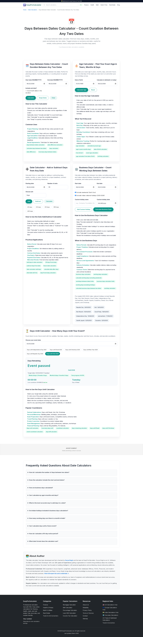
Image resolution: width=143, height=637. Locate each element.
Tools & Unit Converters (50, 616)
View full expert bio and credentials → (56, 573)
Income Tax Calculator (70, 616)
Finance (86, 5)
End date (99, 183)
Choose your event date (33, 340)
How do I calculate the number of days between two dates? (49, 472)
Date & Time (104, 5)
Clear (53, 98)
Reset (93, 90)
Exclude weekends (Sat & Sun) (86, 192)
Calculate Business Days (103, 209)
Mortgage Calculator (69, 605)
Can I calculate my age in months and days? (43, 495)
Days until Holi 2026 (53, 353)
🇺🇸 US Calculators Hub (110, 605)
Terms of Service (88, 613)
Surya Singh (69, 560)
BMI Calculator (67, 607)
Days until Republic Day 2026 (35, 353)
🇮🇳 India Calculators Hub (110, 612)
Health (92, 5)
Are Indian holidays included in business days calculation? (48, 510)
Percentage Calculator (70, 610)
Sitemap (85, 618)
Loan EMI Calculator (69, 613)
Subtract (38, 201)
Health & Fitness (48, 607)
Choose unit (29, 192)
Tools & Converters (109, 623)
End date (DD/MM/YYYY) (55, 80)
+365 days (30, 211)
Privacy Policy (87, 610)
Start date (78, 183)
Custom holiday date (103, 199)
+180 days (56, 207)
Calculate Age (81, 90)
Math (97, 5)
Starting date (30, 183)
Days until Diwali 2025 (56, 349)
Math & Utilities (47, 610)
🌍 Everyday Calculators (110, 615)
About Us (86, 605)
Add (29, 201)
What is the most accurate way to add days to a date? (47, 503)
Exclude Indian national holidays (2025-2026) (90, 195)
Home (24, 9)
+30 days (29, 207)
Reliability (86, 607)
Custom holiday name (81, 199)
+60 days (38, 207)
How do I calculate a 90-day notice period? (43, 533)
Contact (85, 616)
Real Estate (112, 5)
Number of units (53, 183)
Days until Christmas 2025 (72, 349)
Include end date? (31, 88)
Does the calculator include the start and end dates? (47, 480)
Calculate (31, 98)
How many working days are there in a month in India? (47, 518)
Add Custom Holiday (83, 209)
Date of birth (79, 80)
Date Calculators (32, 9)
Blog (118, 5)
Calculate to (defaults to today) (106, 80)
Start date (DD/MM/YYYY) (33, 80)
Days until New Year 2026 (90, 349)
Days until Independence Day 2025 (36, 349)
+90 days (47, 207)
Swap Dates (43, 98)
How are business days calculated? (41, 488)
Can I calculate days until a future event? (43, 526)
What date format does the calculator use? (43, 541)
